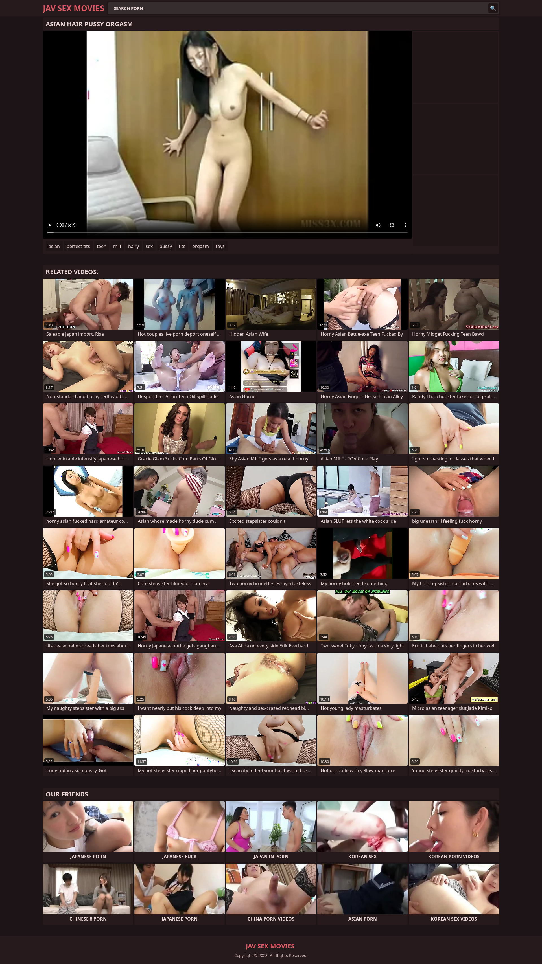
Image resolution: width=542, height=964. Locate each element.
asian (54, 246)
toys (220, 246)
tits (182, 246)
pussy (165, 246)
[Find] (493, 8)
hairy (133, 246)
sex (149, 246)
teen (101, 246)
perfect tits (78, 246)
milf (117, 246)
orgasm (200, 246)
